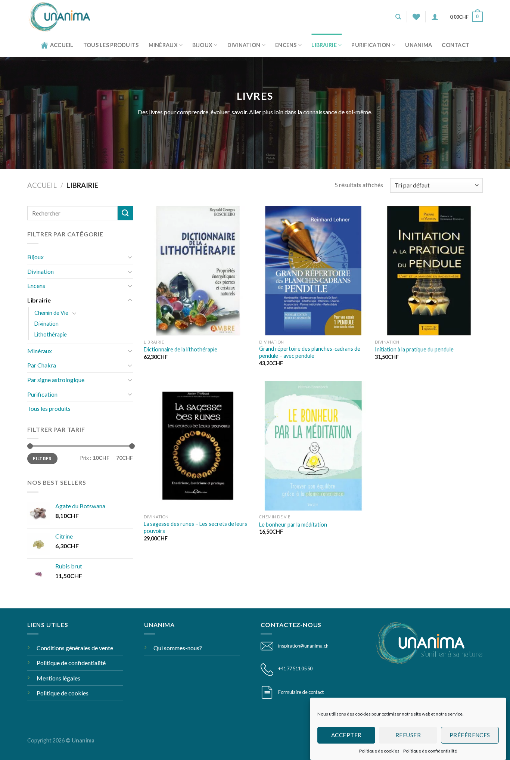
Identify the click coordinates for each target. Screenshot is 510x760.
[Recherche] (398, 17)
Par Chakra (41, 365)
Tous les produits (111, 45)
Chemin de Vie (51, 313)
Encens (286, 45)
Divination (244, 45)
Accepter (346, 735)
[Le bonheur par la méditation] (313, 446)
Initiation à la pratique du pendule (414, 349)
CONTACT (455, 45)
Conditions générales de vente (75, 647)
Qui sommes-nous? (177, 647)
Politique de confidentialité (430, 751)
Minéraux (163, 45)
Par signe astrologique (55, 379)
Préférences (470, 735)
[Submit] (125, 213)
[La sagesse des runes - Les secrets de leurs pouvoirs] (198, 446)
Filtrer (42, 458)
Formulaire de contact (301, 692)
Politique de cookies (379, 751)
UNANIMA (418, 45)
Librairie (324, 45)
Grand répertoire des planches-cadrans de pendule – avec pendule (309, 352)
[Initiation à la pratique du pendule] (429, 270)
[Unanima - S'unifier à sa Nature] (62, 17)
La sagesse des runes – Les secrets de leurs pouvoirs (195, 527)
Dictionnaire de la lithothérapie (180, 349)
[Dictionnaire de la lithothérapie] (198, 270)
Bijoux (202, 45)
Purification (370, 45)
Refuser (408, 735)
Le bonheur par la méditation (293, 524)
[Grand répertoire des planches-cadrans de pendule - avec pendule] (313, 270)
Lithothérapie (50, 334)
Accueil (62, 45)
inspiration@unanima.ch (303, 646)
